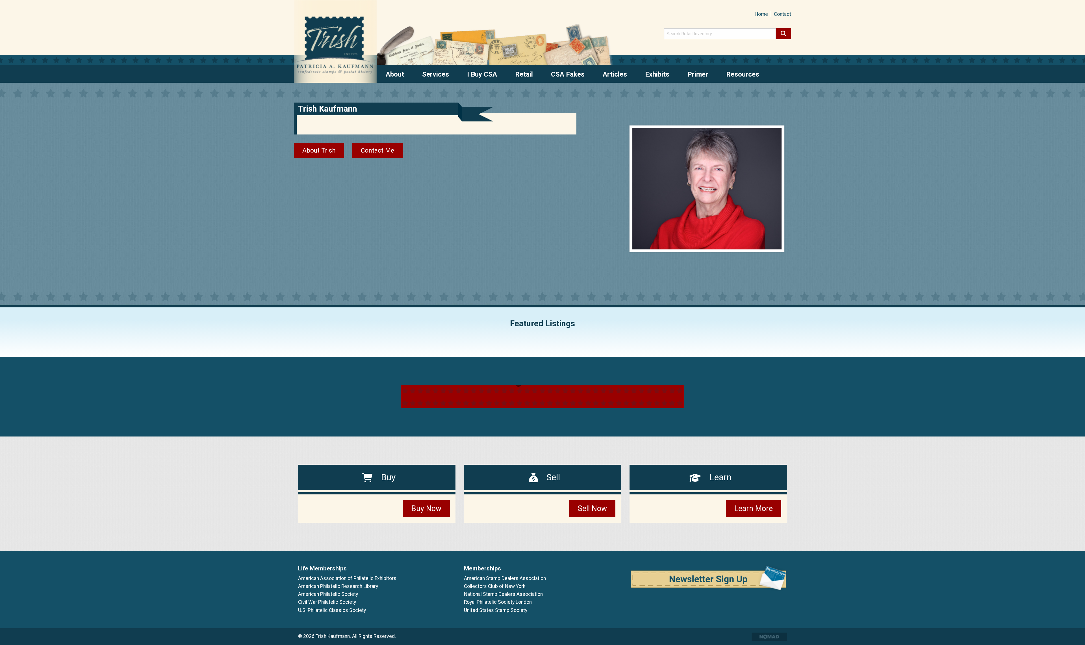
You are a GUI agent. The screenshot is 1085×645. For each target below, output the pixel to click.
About (395, 74)
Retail (524, 74)
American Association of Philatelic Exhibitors (347, 578)
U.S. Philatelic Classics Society (332, 610)
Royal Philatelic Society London (498, 602)
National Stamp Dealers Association (503, 594)
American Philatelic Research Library (338, 586)
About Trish (319, 150)
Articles (615, 74)
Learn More (753, 508)
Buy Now (426, 508)
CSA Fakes (568, 74)
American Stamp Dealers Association (505, 578)
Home (761, 14)
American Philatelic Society (328, 594)
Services (435, 74)
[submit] (783, 33)
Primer (697, 74)
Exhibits (657, 74)
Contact (782, 14)
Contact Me (377, 150)
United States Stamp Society (495, 610)
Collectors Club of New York (495, 586)
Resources (742, 74)
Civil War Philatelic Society (327, 602)
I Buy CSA (482, 74)
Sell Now (592, 508)
